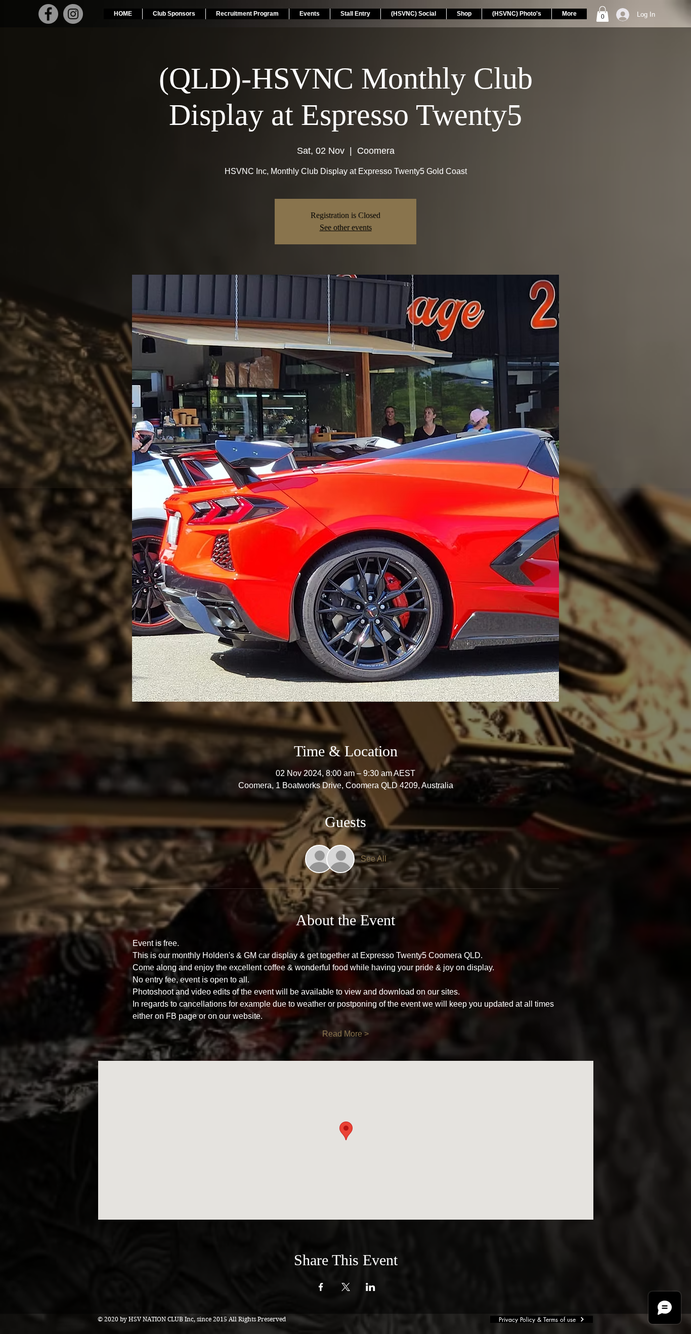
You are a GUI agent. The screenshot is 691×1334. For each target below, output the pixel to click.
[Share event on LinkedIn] (370, 1287)
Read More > (345, 1033)
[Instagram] (73, 14)
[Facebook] (48, 14)
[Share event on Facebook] (321, 1287)
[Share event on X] (346, 1287)
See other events (346, 227)
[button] (602, 14)
